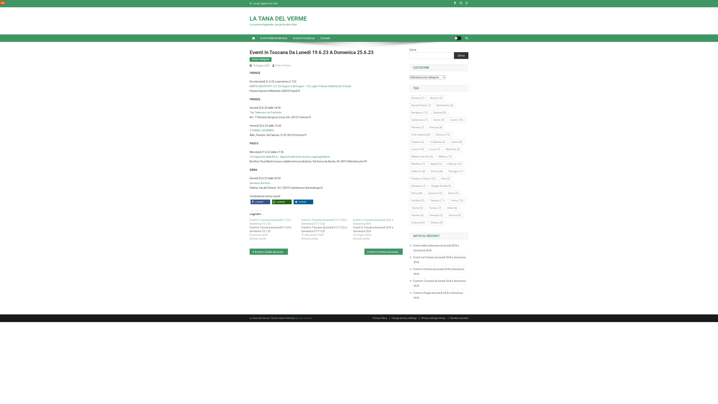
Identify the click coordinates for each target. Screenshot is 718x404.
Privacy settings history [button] (433, 318)
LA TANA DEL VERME (278, 18)
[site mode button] (457, 38)
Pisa (445, 178)
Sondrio (417, 200)
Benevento (445, 105)
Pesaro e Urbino (423, 178)
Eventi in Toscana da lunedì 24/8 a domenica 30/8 (439, 283)
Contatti (325, 38)
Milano (445, 156)
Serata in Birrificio (260, 183)
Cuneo (456, 119)
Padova (454, 163)
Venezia (436, 215)
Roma (416, 193)
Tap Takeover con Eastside (265, 112)
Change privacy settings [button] (404, 318)
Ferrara (417, 127)
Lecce (417, 149)
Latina (456, 141)
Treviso (435, 207)
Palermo (418, 171)
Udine (452, 207)
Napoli (436, 163)
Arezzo (436, 98)
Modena (418, 163)
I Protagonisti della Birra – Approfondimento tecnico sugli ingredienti (290, 156)
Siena (453, 193)
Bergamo (419, 112)
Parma (437, 171)
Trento (417, 207)
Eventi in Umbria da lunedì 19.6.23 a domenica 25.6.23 (385, 251)
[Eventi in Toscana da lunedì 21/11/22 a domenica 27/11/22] (327, 229)
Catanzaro (419, 119)
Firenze (435, 127)
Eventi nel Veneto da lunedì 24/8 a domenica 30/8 (439, 260)
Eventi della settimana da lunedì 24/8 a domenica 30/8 (436, 248)
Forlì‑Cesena (420, 134)
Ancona (417, 98)
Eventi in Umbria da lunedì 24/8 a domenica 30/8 (438, 272)
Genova (443, 134)
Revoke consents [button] (459, 318)
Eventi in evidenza (303, 38)
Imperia (417, 141)
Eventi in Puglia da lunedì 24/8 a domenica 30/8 (438, 295)
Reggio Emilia (441, 185)
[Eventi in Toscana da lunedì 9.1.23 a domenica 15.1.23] (275, 229)
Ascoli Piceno (421, 105)
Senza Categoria (260, 59)
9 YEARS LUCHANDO (262, 130)
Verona (455, 215)
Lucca (434, 149)
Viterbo (436, 222)
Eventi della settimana (273, 38)
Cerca (412, 49)
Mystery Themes (303, 318)
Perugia (456, 171)
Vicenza (418, 222)
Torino (456, 200)
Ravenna (418, 185)
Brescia (439, 112)
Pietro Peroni (283, 65)
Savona (435, 193)
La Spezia (437, 141)
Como (438, 119)
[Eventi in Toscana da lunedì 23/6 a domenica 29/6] (379, 229)
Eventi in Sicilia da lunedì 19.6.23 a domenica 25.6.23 (271, 251)
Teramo (437, 200)
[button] (260, 202)
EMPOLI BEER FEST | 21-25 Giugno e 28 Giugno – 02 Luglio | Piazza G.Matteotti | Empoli (300, 86)
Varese (417, 215)
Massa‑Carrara (422, 156)
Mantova (453, 149)
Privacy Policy (380, 318)
